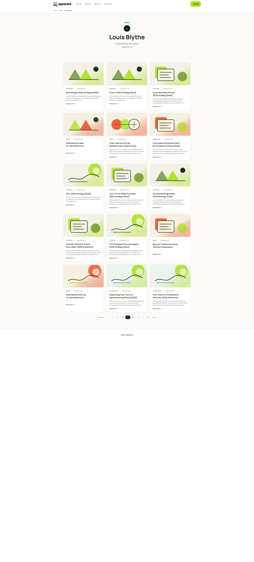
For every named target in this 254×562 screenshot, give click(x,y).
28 (122, 317)
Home (55, 10)
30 (133, 317)
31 (138, 317)
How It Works (108, 4)
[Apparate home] (62, 4)
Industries (97, 4)
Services (79, 4)
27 (117, 317)
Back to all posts (127, 335)
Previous (101, 317)
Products (88, 4)
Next (154, 317)
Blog (60, 10)
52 (148, 317)
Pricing (195, 4)
